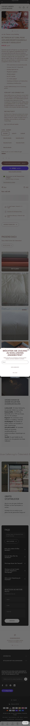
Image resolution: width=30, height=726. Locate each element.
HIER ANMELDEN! (15, 367)
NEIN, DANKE (15, 372)
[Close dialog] (28, 349)
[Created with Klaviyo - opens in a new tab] (15, 377)
